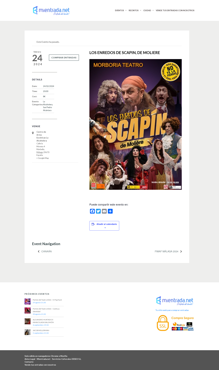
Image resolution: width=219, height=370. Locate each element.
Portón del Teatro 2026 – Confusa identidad (46, 310)
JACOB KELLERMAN (41, 330)
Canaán (46, 251)
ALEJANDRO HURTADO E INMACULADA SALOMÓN (43, 321)
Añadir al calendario (107, 224)
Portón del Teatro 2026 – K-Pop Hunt (47, 300)
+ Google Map (42, 158)
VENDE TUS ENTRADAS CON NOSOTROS (175, 10)
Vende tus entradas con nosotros (40, 365)
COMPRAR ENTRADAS (63, 57)
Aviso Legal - (31, 359)
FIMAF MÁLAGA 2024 (167, 251)
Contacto (29, 362)
